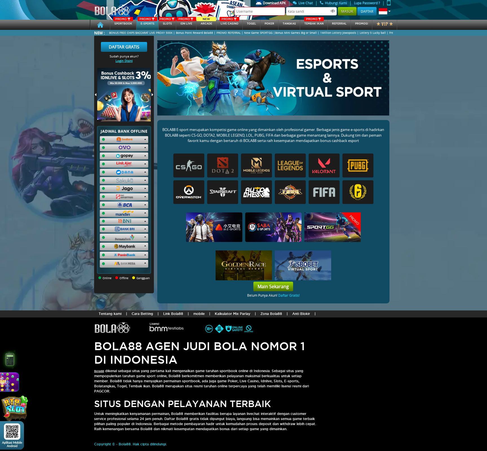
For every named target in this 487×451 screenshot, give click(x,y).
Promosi (361, 23)
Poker (269, 23)
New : (99, 32)
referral (339, 23)
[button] (385, 11)
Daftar (367, 11)
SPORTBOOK (123, 22)
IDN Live (185, 22)
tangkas (289, 23)
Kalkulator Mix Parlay (232, 314)
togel (251, 23)
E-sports (147, 22)
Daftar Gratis (124, 47)
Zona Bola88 (271, 314)
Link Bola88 (173, 314)
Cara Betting (142, 314)
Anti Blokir (301, 314)
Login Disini (124, 61)
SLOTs (166, 22)
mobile (199, 314)
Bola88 (99, 371)
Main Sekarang (273, 286)
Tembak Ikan (314, 22)
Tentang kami (110, 314)
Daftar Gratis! (289, 295)
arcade (206, 22)
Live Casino (229, 22)
